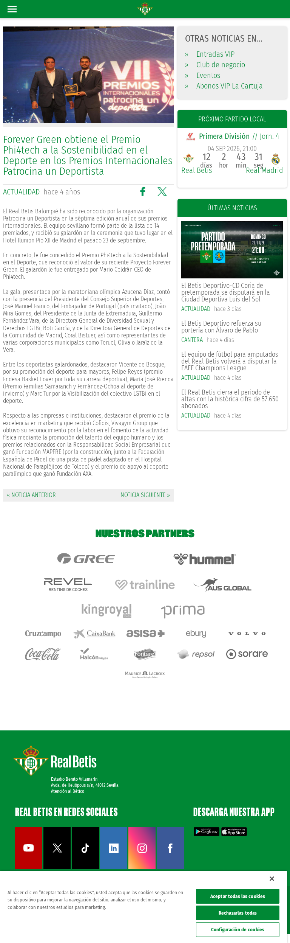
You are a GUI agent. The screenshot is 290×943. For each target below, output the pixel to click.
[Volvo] (247, 633)
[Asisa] (145, 633)
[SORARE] (247, 654)
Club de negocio (215, 64)
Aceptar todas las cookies (237, 896)
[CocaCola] (43, 654)
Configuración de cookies (237, 929)
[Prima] (184, 610)
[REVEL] (67, 585)
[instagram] (142, 867)
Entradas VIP (209, 54)
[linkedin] (113, 867)
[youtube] (28, 867)
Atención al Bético (67, 791)
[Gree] (85, 559)
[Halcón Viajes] (94, 654)
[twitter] (57, 867)
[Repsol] (196, 654)
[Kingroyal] (106, 610)
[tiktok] (85, 867)
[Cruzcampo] (43, 633)
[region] (143, 907)
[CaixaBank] (94, 633)
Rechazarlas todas (238, 913)
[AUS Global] (222, 585)
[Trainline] (145, 585)
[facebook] (170, 867)
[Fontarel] (145, 654)
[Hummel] (204, 559)
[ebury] (196, 633)
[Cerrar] (272, 878)
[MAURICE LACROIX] (145, 674)
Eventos (202, 75)
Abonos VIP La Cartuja (224, 85)
